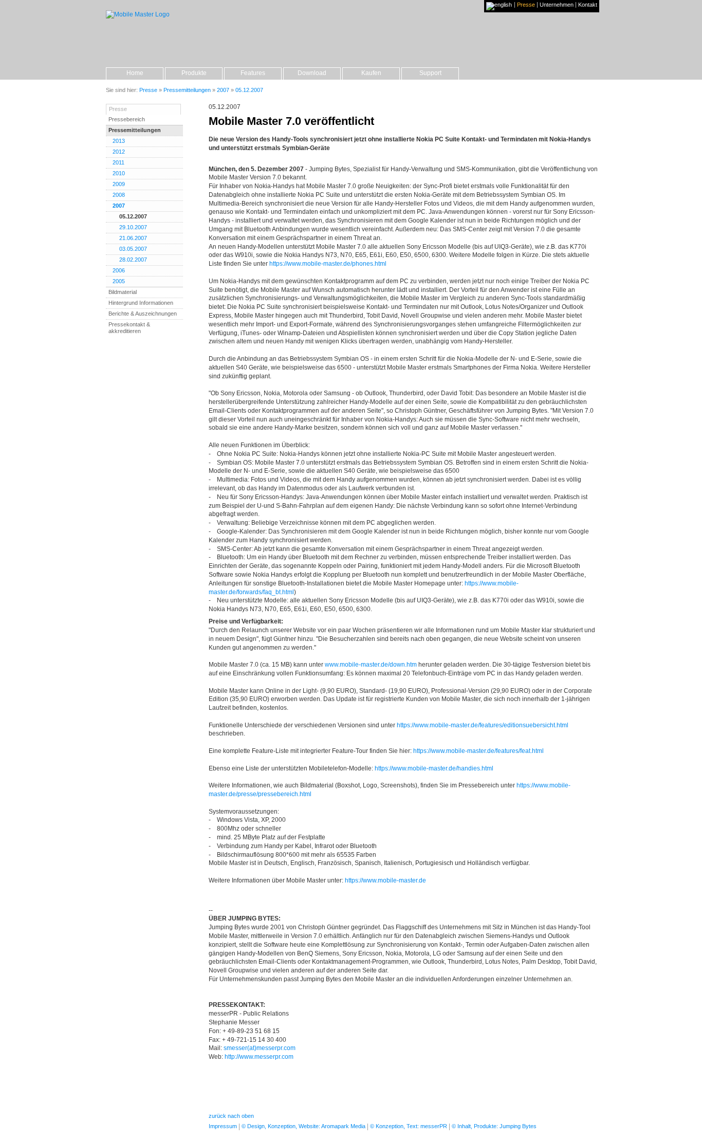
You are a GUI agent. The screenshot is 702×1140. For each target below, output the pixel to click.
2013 (119, 141)
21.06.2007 (133, 238)
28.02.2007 (133, 259)
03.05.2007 (133, 249)
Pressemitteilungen (134, 130)
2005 (119, 281)
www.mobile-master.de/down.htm (371, 664)
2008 (119, 195)
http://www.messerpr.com (259, 1056)
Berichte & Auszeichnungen (142, 313)
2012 (119, 152)
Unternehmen (557, 5)
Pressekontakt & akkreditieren (129, 327)
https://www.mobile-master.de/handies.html (434, 768)
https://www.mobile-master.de (385, 880)
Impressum (223, 1126)
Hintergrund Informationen (140, 303)
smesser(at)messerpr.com (259, 1048)
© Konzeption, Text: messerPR (408, 1126)
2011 (118, 162)
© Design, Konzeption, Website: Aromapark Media (303, 1126)
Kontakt (587, 5)
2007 (119, 206)
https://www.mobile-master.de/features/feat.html (478, 751)
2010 (119, 173)
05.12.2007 (133, 216)
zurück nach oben (231, 1116)
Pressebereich (126, 119)
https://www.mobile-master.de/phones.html (327, 263)
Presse (526, 5)
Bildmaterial (122, 292)
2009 (119, 184)
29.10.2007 (133, 227)
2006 (119, 270)
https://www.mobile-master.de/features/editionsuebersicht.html (482, 725)
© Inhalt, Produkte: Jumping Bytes (494, 1126)
